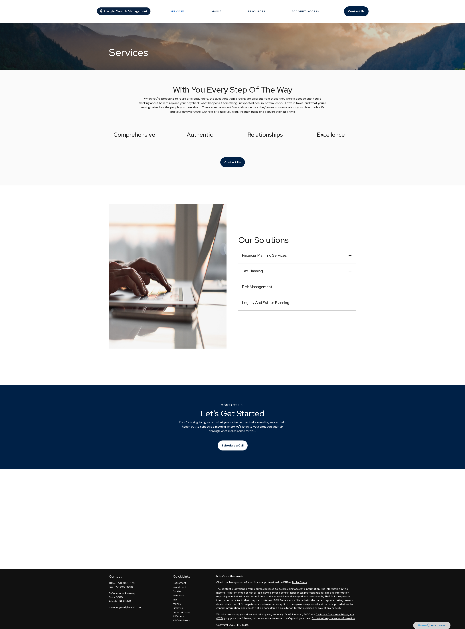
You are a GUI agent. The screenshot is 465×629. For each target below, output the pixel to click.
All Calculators (181, 620)
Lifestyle (178, 608)
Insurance (178, 595)
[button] (177, 11)
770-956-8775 (127, 583)
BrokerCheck (299, 582)
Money (177, 603)
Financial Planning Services (264, 255)
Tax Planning (252, 271)
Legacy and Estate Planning (265, 302)
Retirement (179, 582)
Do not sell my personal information (333, 618)
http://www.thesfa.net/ (229, 576)
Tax (175, 599)
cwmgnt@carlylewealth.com (126, 607)
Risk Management (257, 286)
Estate (177, 591)
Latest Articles (181, 612)
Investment (179, 587)
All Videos (179, 616)
